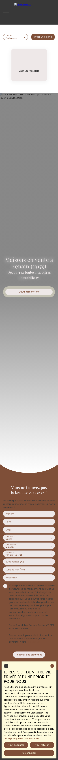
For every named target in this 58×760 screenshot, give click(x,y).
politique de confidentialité (24, 643)
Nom (8, 521)
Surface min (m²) (15, 569)
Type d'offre (10, 536)
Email (8, 529)
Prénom (10, 513)
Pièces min (11, 577)
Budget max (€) (15, 561)
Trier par (9, 36)
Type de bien (10, 544)
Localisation (10, 552)
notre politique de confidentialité (21, 738)
